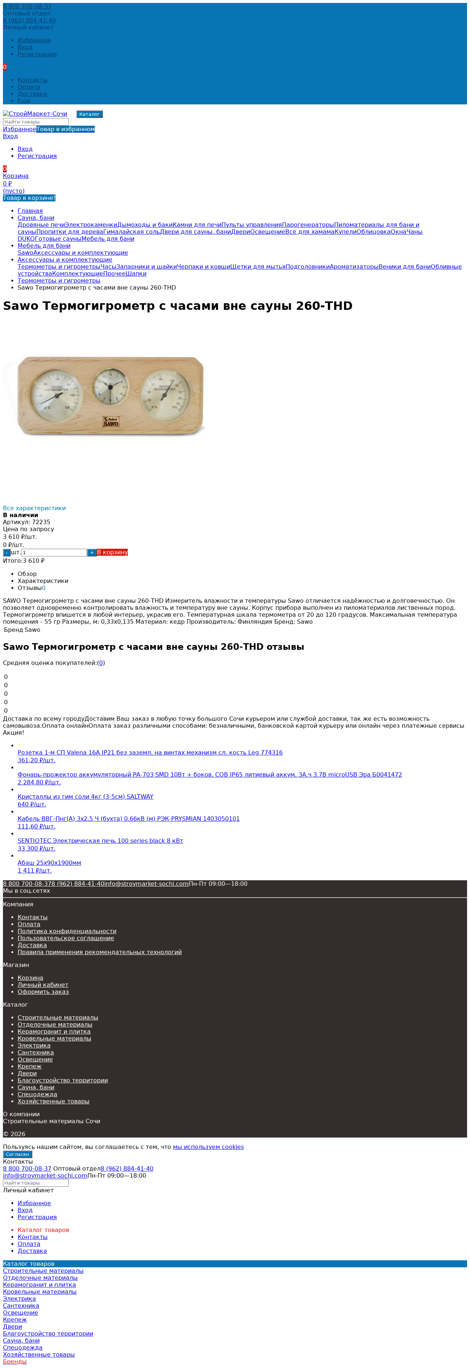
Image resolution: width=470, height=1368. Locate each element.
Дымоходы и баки (145, 224)
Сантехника (36, 1052)
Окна (398, 231)
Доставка (32, 93)
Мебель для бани (108, 238)
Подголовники (308, 266)
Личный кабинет (43, 984)
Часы (108, 266)
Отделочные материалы (55, 1024)
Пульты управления (251, 224)
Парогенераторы (308, 224)
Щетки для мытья (258, 266)
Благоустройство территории (63, 1080)
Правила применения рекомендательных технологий (100, 952)
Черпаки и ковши (203, 266)
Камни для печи (197, 224)
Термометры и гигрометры (59, 266)
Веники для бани (405, 266)
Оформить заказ (43, 991)
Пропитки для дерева (69, 231)
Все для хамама (310, 231)
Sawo (25, 252)
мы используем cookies (208, 1146)
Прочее (114, 273)
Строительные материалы (58, 1017)
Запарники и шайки (146, 266)
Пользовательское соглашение (66, 938)
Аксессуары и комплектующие (80, 252)
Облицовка (374, 231)
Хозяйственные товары (54, 1101)
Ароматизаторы (354, 266)
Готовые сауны (58, 238)
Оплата (29, 86)
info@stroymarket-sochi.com (146, 883)
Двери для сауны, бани (195, 231)
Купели (346, 231)
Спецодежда (37, 1094)
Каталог (89, 114)
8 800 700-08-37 (27, 6)
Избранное (49, 129)
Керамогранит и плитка (54, 1031)
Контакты (33, 79)
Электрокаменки (91, 224)
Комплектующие (77, 273)
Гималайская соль (131, 231)
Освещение (267, 231)
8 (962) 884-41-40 (29, 20)
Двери (240, 231)
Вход (25, 47)
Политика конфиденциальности (67, 931)
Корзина (30, 977)
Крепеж (29, 1066)
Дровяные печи (41, 224)
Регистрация (37, 54)
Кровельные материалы (54, 1038)
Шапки (136, 273)
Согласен (17, 1154)
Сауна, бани (36, 217)
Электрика (34, 1045)
